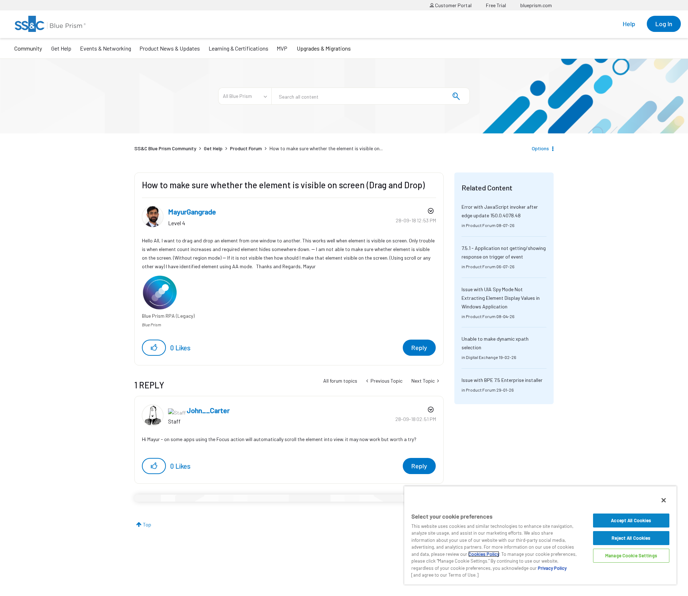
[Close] (664, 500)
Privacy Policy (552, 568)
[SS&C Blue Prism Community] (50, 24)
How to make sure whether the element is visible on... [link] (326, 148)
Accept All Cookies (631, 520)
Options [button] (540, 148)
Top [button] (147, 524)
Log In (663, 24)
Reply (419, 347)
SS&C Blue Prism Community (165, 148)
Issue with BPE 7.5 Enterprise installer (502, 380)
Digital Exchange (482, 357)
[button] (154, 348)
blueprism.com (536, 5)
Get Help (61, 48)
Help (629, 24)
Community (28, 48)
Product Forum (246, 148)
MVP (282, 48)
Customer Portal (453, 5)
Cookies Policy (483, 554)
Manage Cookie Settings (631, 555)
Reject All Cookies (631, 538)
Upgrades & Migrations (324, 48)
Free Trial (496, 5)
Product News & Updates (169, 48)
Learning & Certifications (238, 48)
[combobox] (370, 96)
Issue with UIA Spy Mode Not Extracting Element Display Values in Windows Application (501, 297)
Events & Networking (105, 48)
